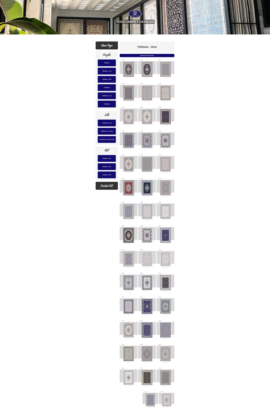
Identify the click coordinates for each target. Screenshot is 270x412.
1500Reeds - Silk (106, 123)
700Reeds (107, 63)
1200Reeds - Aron (107, 95)
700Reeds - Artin (106, 71)
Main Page (107, 45)
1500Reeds (107, 104)
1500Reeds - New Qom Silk (106, 139)
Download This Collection (147, 55)
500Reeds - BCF (106, 166)
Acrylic (107, 55)
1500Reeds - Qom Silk (107, 131)
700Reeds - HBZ (106, 79)
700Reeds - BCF (106, 175)
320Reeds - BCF (106, 158)
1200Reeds (107, 87)
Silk (107, 115)
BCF (107, 150)
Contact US (107, 186)
